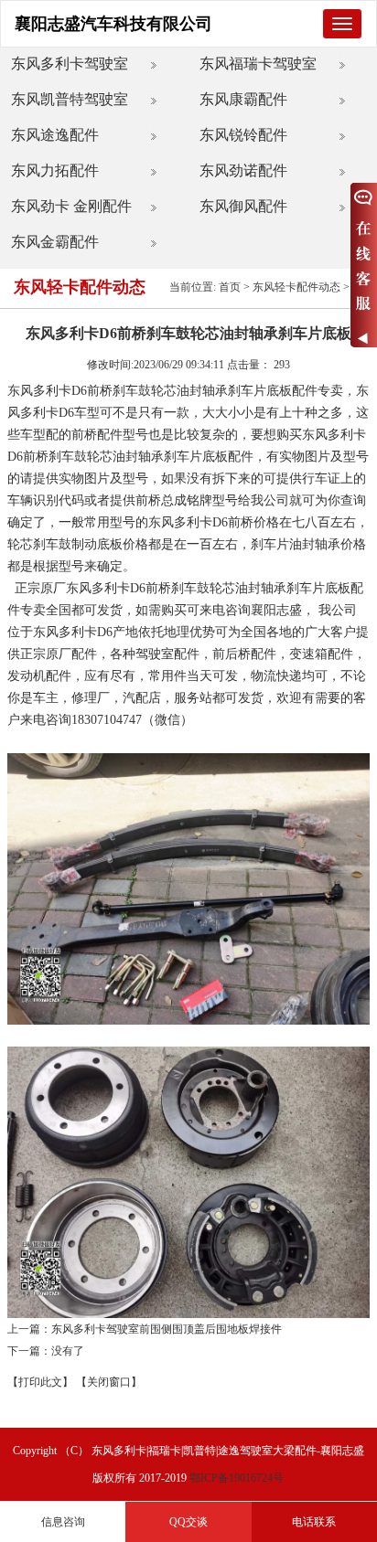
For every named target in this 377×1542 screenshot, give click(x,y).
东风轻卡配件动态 (296, 287)
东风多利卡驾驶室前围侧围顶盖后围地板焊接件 (166, 1329)
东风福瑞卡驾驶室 (258, 63)
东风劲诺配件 (243, 170)
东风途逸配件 (55, 135)
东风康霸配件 (243, 99)
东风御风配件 (243, 206)
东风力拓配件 (55, 170)
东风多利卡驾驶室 (69, 63)
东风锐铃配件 (243, 135)
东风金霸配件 (55, 242)
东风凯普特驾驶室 (69, 99)
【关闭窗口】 (109, 1382)
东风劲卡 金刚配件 (71, 206)
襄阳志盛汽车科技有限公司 (113, 24)
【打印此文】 (40, 1382)
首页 (230, 287)
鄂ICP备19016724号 (236, 1478)
